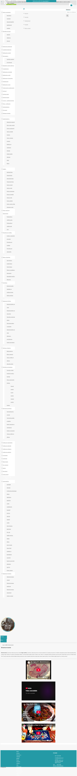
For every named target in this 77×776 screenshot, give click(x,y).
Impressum (19, 770)
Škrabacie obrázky (6, 113)
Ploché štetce (9, 267)
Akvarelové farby (10, 178)
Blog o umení (27, 28)
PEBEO (8, 538)
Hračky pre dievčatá (7, 445)
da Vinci (8, 513)
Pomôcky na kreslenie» (7, 367)
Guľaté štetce (9, 263)
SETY (8, 229)
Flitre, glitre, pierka (10, 125)
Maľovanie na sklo (6, 75)
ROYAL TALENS (10, 570)
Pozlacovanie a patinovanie (8, 88)
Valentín (8, 34)
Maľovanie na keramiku (8, 78)
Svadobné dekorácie (7, 49)
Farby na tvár (9, 197)
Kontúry (8, 134)
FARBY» (4, 169)
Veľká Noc (9, 37)
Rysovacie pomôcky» (7, 408)
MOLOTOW (9, 548)
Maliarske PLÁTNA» (7, 301)
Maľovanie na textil (7, 53)
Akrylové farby (10, 172)
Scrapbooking (6, 68)
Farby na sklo (9, 188)
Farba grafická (10, 200)
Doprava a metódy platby (18, 756)
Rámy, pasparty (10, 354)
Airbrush (4, 91)
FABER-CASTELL (10, 535)
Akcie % (26, 13)
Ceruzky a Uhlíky (10, 370)
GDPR (54, 768)
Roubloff (8, 510)
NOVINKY (9, 18)
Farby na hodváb (10, 194)
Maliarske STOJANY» (7, 573)
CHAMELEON (9, 506)
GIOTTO (8, 567)
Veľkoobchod (27, 20)
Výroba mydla (6, 94)
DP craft (8, 532)
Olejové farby (9, 175)
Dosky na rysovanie (10, 430)
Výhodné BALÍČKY (10, 22)
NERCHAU (9, 564)
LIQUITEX (9, 557)
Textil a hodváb (10, 131)
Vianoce (8, 41)
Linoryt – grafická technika (8, 100)
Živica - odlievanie (6, 103)
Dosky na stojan (10, 596)
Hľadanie (68, 9)
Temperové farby (10, 181)
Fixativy (8, 405)
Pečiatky (8, 150)
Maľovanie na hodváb (7, 72)
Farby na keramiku (10, 191)
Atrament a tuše (10, 207)
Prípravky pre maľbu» (7, 232)
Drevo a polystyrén (10, 128)
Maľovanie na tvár (6, 84)
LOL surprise (5, 465)
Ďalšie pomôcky (10, 295)
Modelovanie (5, 81)
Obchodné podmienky (19, 767)
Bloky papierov (10, 351)
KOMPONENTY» (6, 119)
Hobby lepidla (9, 154)
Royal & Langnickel (10, 561)
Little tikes (5, 458)
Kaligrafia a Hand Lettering (8, 65)
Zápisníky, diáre (10, 364)
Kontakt (26, 24)
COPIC (8, 503)
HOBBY (6, 644)
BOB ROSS (9, 529)
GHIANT (8, 519)
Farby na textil (10, 185)
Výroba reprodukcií (10, 342)
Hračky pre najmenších (7, 442)
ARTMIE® (9, 484)
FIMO (8, 160)
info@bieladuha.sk (59, 758)
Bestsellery (9, 15)
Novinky (26, 17)
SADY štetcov (9, 260)
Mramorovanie (6, 97)
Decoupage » (5, 56)
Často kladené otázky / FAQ (18, 762)
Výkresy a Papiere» (7, 348)
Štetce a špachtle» (6, 257)
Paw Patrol (5, 471)
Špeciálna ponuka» (7, 31)
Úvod (3, 644)
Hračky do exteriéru (7, 452)
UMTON (8, 516)
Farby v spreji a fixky (11, 204)
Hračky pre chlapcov (7, 449)
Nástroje (8, 157)
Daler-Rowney (9, 526)
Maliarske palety (10, 286)
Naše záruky (17, 752)
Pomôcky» (5, 282)
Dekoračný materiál (11, 122)
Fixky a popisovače (10, 379)
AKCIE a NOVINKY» (7, 12)
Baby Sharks (5, 461)
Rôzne (8, 163)
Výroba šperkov (6, 107)
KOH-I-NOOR (9, 545)
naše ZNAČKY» (6, 481)
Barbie (4, 468)
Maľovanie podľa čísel (7, 46)
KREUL (8, 541)
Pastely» (8, 383)
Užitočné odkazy (18, 774)
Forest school (5, 474)
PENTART (8, 487)
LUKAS (8, 522)
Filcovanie (5, 110)
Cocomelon (5, 455)
